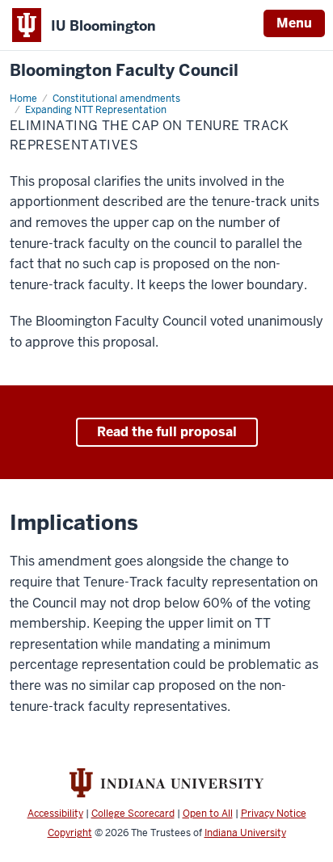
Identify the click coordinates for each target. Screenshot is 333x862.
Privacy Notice (273, 813)
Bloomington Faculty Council (124, 70)
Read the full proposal (167, 431)
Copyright (70, 832)
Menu (294, 23)
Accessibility (55, 813)
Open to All (208, 813)
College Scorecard (133, 813)
